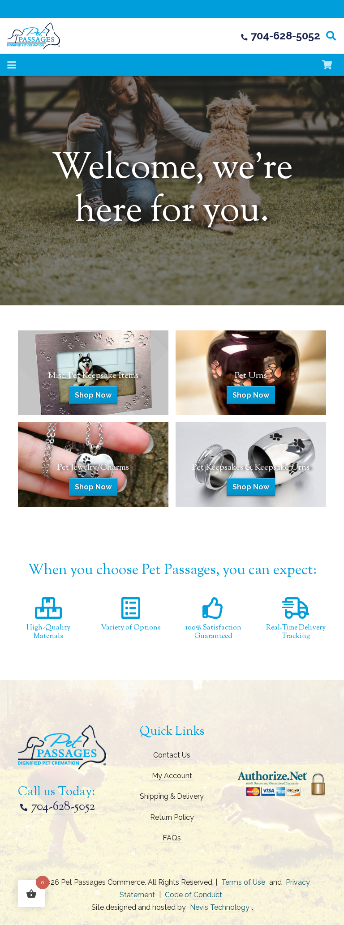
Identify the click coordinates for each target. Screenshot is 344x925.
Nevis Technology (219, 907)
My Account (172, 775)
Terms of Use (243, 882)
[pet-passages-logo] (33, 35)
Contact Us (171, 755)
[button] (331, 36)
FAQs (172, 838)
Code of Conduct (193, 895)
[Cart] (327, 65)
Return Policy (172, 817)
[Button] (93, 372)
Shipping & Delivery (172, 796)
